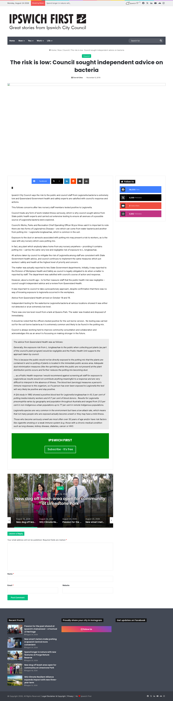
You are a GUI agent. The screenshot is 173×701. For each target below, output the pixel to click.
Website (65, 585)
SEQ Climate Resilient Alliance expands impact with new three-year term (40, 680)
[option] (60, 501)
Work (39, 40)
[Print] (86, 181)
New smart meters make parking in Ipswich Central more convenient (40, 642)
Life (48, 40)
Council (66, 50)
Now (21, 40)
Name (10, 574)
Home (12, 40)
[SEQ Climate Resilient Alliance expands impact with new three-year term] (14, 681)
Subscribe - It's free (60, 449)
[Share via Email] (80, 181)
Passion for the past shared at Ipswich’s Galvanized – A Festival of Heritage (40, 629)
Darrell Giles (78, 78)
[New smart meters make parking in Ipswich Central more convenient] (14, 643)
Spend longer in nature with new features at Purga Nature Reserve (74, 3)
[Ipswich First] (48, 21)
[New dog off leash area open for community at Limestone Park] (14, 669)
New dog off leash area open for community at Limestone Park (60, 501)
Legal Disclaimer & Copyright (54, 696)
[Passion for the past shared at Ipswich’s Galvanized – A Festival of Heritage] (14, 630)
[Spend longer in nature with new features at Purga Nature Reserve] (14, 656)
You (29, 40)
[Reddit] (73, 181)
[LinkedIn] (67, 181)
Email (10, 585)
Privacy (70, 696)
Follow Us (87, 629)
